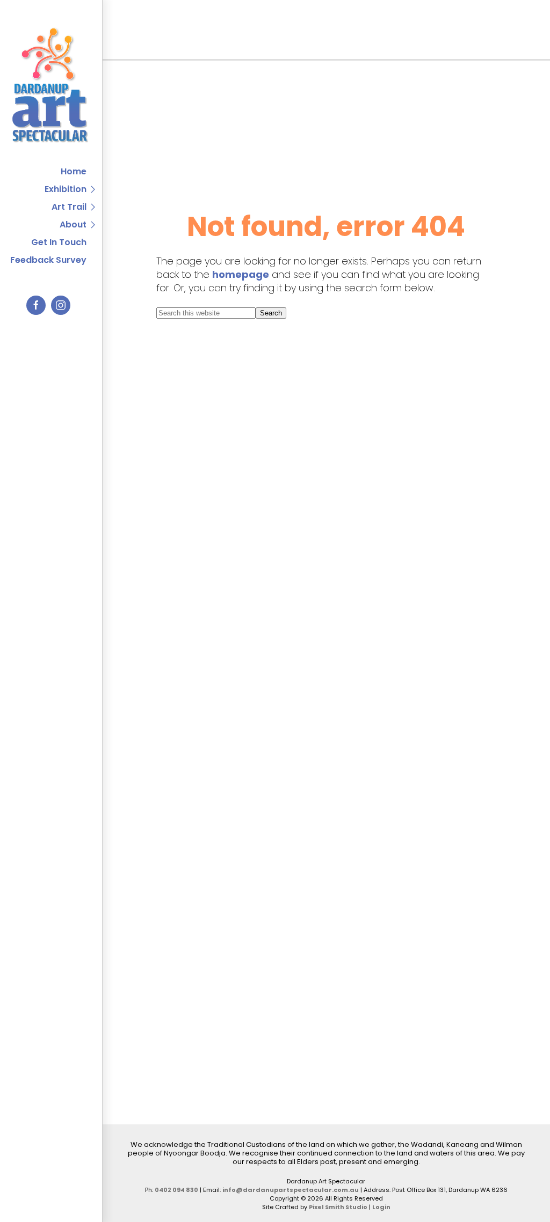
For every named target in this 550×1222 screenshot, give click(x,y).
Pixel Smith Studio (338, 1207)
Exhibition (65, 189)
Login (381, 1207)
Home (73, 171)
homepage (240, 274)
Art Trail (69, 207)
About (73, 224)
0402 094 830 (176, 1190)
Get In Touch (58, 242)
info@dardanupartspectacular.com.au (290, 1190)
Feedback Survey (48, 260)
